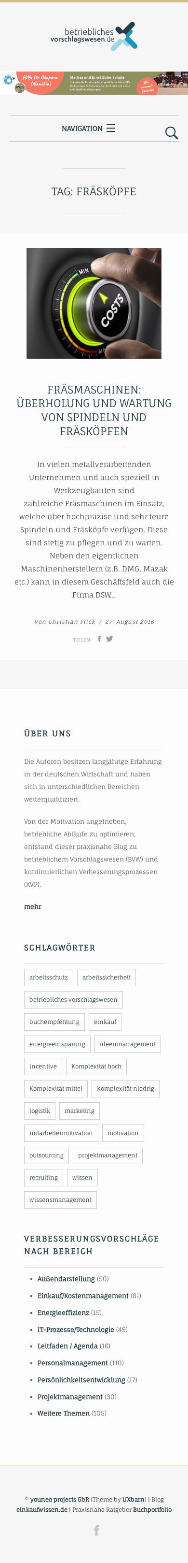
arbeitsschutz (48, 977)
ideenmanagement (128, 1044)
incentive (43, 1066)
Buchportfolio (152, 1509)
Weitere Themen (64, 1413)
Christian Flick (71, 621)
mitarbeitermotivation (61, 1133)
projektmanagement (107, 1155)
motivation (123, 1133)
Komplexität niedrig (125, 1088)
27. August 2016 (129, 621)
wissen (82, 1177)
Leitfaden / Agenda (68, 1346)
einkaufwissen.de (41, 1509)
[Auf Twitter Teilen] (109, 638)
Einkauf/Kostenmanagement (83, 1296)
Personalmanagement (73, 1363)
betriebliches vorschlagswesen (73, 999)
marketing (79, 1110)
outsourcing (46, 1155)
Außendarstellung (66, 1279)
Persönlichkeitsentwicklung (81, 1380)
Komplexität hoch (96, 1066)
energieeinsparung (57, 1044)
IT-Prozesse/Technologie (76, 1329)
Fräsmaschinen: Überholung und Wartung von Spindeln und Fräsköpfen (94, 410)
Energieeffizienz (63, 1312)
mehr (32, 906)
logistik (39, 1110)
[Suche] (171, 133)
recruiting (43, 1177)
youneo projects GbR (59, 1499)
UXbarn (133, 1499)
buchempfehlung (54, 1021)
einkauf (105, 1021)
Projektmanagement (70, 1397)
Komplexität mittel (55, 1088)
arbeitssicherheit (106, 977)
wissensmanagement (60, 1199)
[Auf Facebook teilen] (99, 638)
